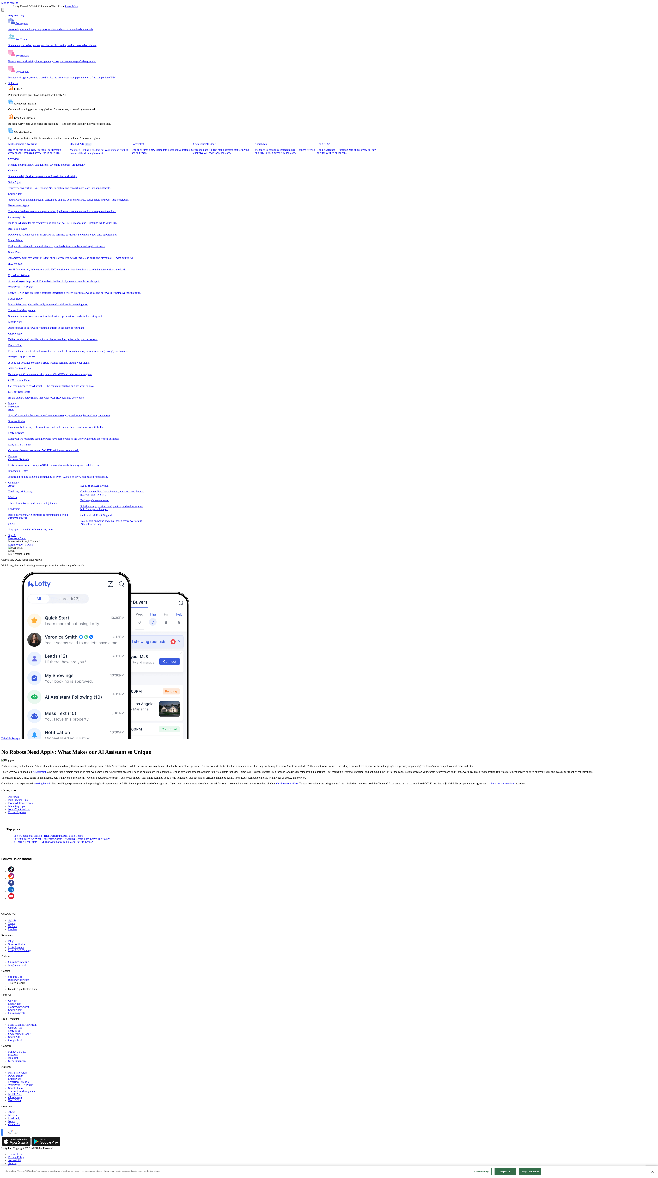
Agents (12, 920)
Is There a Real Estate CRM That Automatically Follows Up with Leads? (53, 841)
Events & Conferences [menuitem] (20, 803)
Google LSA (15, 1040)
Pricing (12, 403)
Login (11, 544)
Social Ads (14, 1037)
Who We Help (16, 15)
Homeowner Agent (18, 1006)
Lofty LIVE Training (19, 950)
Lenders (12, 929)
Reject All (505, 1171)
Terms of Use (15, 1154)
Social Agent (15, 1009)
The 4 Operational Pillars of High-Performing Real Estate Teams (48, 835)
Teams (11, 923)
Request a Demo (17, 538)
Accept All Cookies (530, 1171)
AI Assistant (39, 771)
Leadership (14, 1118)
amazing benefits (42, 783)
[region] (329, 1172)
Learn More (71, 6)
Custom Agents (16, 1013)
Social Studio (15, 1088)
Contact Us (14, 1124)
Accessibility (15, 1160)
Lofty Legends (16, 947)
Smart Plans (14, 1078)
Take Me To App (10, 738)
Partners (12, 456)
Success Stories (16, 944)
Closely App (15, 1097)
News (11, 1121)
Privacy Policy (16, 1157)
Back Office (14, 1100)
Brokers (12, 926)
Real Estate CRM (17, 1072)
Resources (13, 406)
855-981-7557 (16, 976)
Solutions (13, 83)
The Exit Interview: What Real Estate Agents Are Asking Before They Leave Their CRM (61, 838)
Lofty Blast (14, 1030)
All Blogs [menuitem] (13, 796)
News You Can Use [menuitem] (19, 809)
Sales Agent (14, 1003)
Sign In (12, 535)
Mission (12, 1115)
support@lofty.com (18, 979)
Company (13, 482)
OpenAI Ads (15, 1027)
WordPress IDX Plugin (20, 1084)
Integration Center (18, 965)
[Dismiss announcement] (2, 10)
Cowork (12, 1000)
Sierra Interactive (17, 1060)
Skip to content (9, 2)
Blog (11, 941)
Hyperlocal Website (18, 1081)
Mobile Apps (15, 1094)
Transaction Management (21, 1091)
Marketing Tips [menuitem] (16, 806)
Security (12, 1163)
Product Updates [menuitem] (17, 812)
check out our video (287, 783)
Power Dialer (15, 1075)
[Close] (652, 1171)
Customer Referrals (18, 961)
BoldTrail (13, 1057)
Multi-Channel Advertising (22, 1024)
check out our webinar (502, 783)
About (11, 1112)
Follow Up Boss (17, 1051)
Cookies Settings (481, 1171)
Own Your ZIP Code (19, 1033)
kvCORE (13, 1054)
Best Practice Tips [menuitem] (18, 799)
